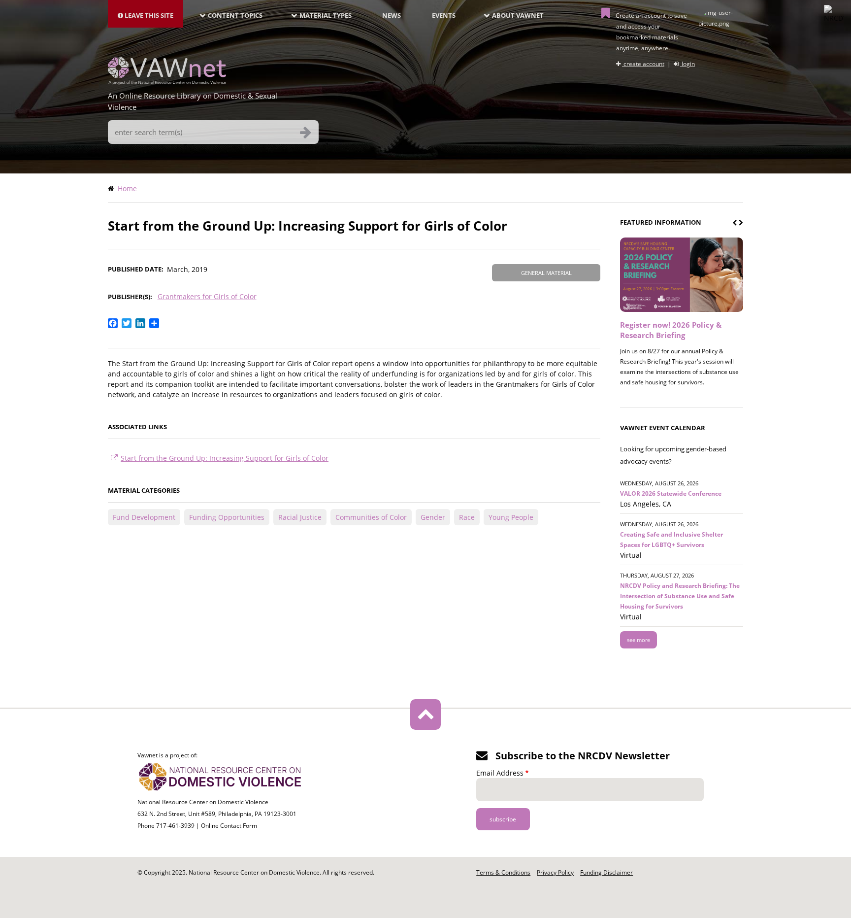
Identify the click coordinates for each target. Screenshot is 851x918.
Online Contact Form (229, 825)
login (687, 64)
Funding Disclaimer (606, 872)
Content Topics (235, 15)
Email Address (500, 773)
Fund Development (144, 517)
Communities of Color (371, 517)
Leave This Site (148, 15)
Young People (511, 517)
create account (643, 64)
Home (127, 188)
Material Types (325, 15)
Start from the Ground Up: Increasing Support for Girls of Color (224, 458)
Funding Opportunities (226, 517)
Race (467, 517)
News (391, 15)
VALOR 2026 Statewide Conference (670, 493)
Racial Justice (300, 517)
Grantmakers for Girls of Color (207, 296)
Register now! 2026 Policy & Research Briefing (670, 330)
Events (444, 15)
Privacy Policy (555, 872)
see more (638, 640)
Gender (433, 517)
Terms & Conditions (503, 872)
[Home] (167, 82)
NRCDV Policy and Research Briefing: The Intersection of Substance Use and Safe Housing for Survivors (680, 596)
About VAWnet (518, 15)
